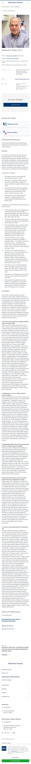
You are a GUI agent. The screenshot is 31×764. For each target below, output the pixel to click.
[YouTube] (13, 732)
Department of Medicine (12, 55)
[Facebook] (2, 732)
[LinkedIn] (8, 732)
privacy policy (14, 751)
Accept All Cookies (15, 760)
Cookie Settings (15, 757)
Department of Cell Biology (13, 58)
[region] (15, 754)
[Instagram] (5, 732)
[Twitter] (11, 732)
